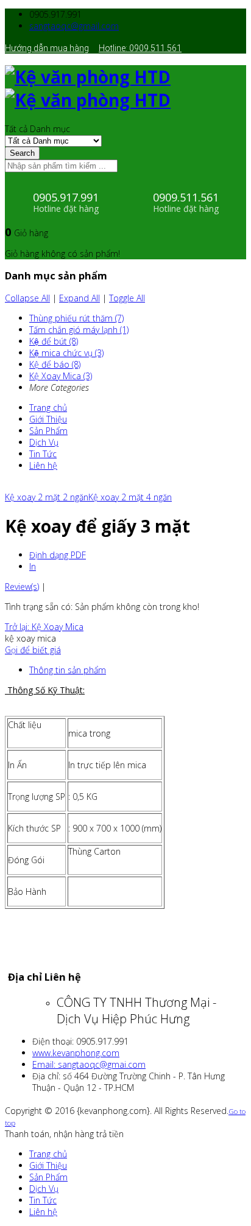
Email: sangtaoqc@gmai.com (89, 1064)
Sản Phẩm (48, 430)
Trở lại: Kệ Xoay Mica (44, 626)
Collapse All (27, 298)
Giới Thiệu (48, 419)
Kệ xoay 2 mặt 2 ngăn (46, 497)
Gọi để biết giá (33, 650)
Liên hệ (43, 465)
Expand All (79, 298)
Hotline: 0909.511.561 (140, 48)
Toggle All (127, 298)
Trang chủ (48, 407)
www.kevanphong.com (75, 1053)
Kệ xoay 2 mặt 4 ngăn (130, 497)
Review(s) (22, 586)
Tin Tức (43, 454)
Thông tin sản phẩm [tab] (67, 670)
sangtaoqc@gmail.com (74, 26)
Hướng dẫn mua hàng (47, 48)
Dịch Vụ (43, 442)
